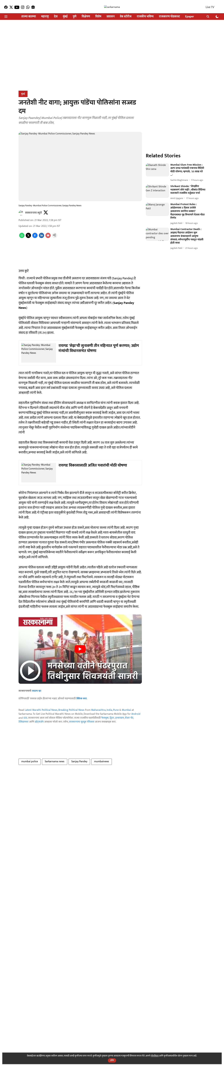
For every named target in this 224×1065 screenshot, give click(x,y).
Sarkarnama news (54, 761)
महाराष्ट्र (45, 16)
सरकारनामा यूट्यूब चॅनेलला (81, 722)
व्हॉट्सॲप (39, 722)
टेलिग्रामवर (24, 722)
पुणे (74, 16)
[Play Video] (80, 649)
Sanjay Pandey (79, 761)
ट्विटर (112, 718)
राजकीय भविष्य (145, 16)
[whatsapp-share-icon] (21, 237)
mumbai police (29, 761)
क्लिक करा (81, 698)
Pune (116, 710)
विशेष (98, 16)
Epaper (189, 16)
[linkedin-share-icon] (41, 237)
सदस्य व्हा (36, 691)
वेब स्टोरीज (126, 16)
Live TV (210, 7)
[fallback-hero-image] (157, 169)
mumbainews (101, 761)
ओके (112, 1060)
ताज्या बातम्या (28, 16)
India (109, 710)
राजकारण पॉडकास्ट (169, 16)
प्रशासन (111, 16)
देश (56, 16)
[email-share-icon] (48, 237)
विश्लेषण (86, 16)
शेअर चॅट (129, 718)
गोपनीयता (155, 1056)
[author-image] (21, 212)
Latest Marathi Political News (41, 710)
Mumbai (126, 710)
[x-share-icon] (28, 237)
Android (135, 714)
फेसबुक (105, 718)
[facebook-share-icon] (35, 237)
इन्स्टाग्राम (119, 718)
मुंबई (65, 16)
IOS (25, 718)
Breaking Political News (71, 710)
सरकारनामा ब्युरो (33, 212)
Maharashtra (98, 710)
